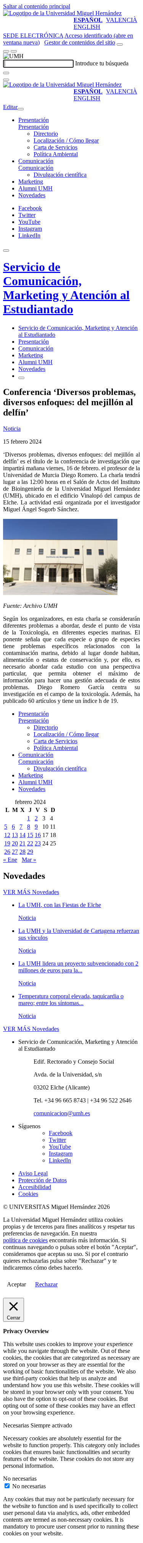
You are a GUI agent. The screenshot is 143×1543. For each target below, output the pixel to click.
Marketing (30, 181)
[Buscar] (6, 73)
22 (30, 843)
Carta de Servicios (55, 147)
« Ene (10, 859)
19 (7, 843)
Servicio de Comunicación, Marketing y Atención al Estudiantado (66, 288)
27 (15, 851)
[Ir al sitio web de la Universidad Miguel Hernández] (62, 13)
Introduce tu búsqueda (102, 63)
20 (15, 843)
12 (7, 835)
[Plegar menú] (21, 109)
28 (22, 851)
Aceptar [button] (16, 1284)
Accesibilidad (34, 1187)
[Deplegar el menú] (21, 378)
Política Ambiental (56, 154)
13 (15, 835)
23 (38, 843)
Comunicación (35, 161)
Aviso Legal (33, 1173)
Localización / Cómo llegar (66, 140)
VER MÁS (31, 892)
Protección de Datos (42, 1180)
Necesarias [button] (17, 1425)
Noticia (12, 428)
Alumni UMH (35, 188)
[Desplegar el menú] (14, 51)
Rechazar (46, 1284)
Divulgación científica (60, 174)
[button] (33, 127)
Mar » (29, 859)
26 (7, 851)
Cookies (28, 1194)
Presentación (33, 120)
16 (38, 835)
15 (30, 835)
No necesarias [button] (20, 1478)
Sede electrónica (33, 35)
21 (22, 843)
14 (22, 835)
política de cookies (25, 1240)
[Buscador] (120, 44)
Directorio (46, 133)
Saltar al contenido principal (36, 6)
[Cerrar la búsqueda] (6, 80)
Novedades (31, 195)
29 (30, 851)
